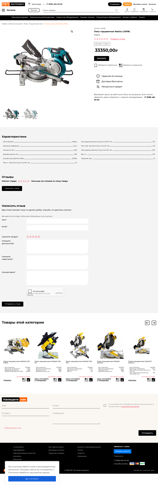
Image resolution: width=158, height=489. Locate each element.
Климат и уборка (130, 17)
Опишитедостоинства (8, 242)
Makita (97, 35)
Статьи (80, 450)
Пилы (26, 24)
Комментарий (9, 272)
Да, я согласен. (32, 479)
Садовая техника (87, 17)
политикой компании (130, 406)
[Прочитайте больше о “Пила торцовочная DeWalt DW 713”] (91, 379)
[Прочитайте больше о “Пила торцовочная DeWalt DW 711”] (59, 379)
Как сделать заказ (56, 447)
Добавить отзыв (117, 39)
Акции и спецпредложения (89, 447)
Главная (4, 24)
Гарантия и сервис (56, 453)
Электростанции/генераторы (42, 17)
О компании (114, 4)
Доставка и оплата (140, 4)
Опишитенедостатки (7, 257)
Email (5, 227)
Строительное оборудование (108, 17)
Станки (142, 17)
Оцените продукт (10, 237)
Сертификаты (19, 450)
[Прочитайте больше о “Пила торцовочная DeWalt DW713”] (122, 379)
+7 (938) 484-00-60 (54, 4)
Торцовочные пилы (36, 24)
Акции (127, 4)
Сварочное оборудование (67, 17)
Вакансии (17, 459)
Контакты (152, 4)
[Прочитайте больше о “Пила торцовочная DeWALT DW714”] (153, 379)
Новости (81, 453)
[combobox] (38, 4)
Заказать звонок (122, 451)
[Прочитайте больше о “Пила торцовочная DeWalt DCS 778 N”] (28, 379)
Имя (4, 220)
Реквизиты (82, 456)
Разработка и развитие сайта (144, 470)
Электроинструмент (19, 17)
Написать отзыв (12, 188)
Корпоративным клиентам (24, 453)
